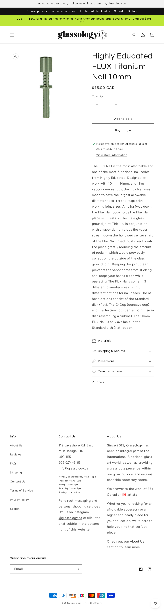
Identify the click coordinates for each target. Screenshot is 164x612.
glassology (75, 603)
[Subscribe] (77, 569)
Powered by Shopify (92, 603)
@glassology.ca (70, 518)
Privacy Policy (19, 499)
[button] (12, 34)
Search (15, 509)
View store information (111, 155)
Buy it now (123, 130)
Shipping (16, 472)
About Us (16, 445)
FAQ (13, 463)
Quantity (97, 96)
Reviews (15, 454)
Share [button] (101, 382)
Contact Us (17, 481)
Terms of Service (21, 490)
